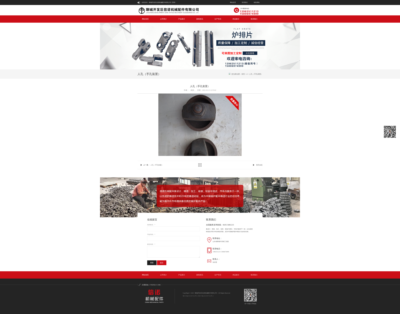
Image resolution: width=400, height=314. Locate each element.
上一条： (153, 165)
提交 (161, 263)
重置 (152, 263)
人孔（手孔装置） (255, 74)
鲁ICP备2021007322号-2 (190, 296)
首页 (243, 74)
